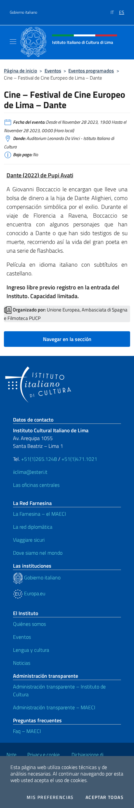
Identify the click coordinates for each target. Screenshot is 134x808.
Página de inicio (20, 70)
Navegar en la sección (67, 339)
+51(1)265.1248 (39, 459)
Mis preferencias (50, 797)
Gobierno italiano (23, 12)
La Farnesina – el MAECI (39, 514)
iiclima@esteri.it (30, 472)
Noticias (21, 663)
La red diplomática (32, 527)
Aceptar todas (105, 797)
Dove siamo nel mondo (37, 553)
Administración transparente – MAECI (54, 707)
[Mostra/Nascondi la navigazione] (13, 41)
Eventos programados (91, 70)
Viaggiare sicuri (29, 540)
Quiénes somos (29, 624)
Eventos (53, 70)
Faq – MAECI (27, 731)
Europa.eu (34, 593)
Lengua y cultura (31, 650)
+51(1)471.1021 (79, 459)
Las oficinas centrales (36, 485)
